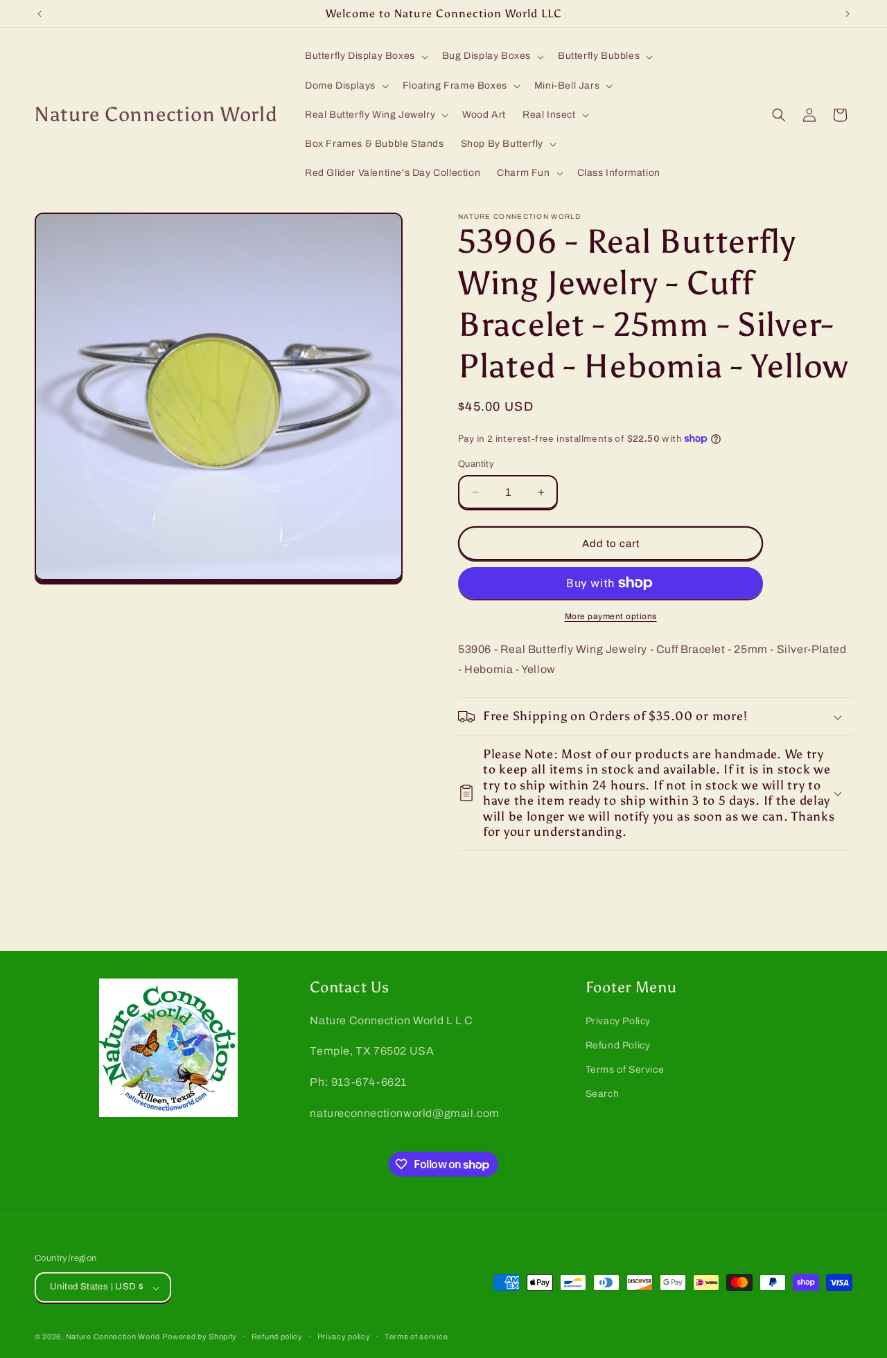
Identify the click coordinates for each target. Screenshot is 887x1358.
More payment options (611, 616)
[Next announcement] (847, 14)
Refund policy (277, 1336)
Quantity (476, 464)
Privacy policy (344, 1336)
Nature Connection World (113, 1337)
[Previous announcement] (39, 14)
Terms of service (416, 1336)
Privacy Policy (618, 1021)
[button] (365, 56)
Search (603, 1094)
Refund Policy (618, 1045)
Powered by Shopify (199, 1337)
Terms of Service (625, 1069)
